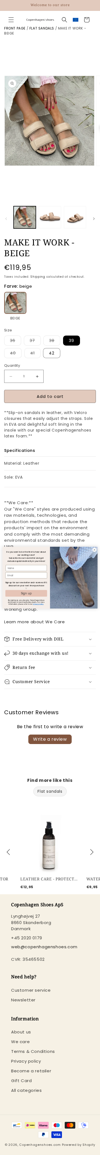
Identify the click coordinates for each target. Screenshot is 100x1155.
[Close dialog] (94, 550)
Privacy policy (26, 1061)
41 (35, 354)
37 (35, 342)
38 (54, 342)
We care (20, 1042)
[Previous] (9, 852)
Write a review (50, 739)
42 (51, 353)
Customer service (31, 990)
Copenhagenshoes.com (40, 1144)
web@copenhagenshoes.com (44, 947)
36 (15, 342)
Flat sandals (41, 28)
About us (21, 1032)
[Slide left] (6, 219)
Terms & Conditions (33, 1051)
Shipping (37, 277)
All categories (26, 1090)
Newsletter (23, 1000)
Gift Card (21, 1080)
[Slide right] (94, 219)
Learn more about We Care (34, 622)
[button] (11, 20)
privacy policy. (38, 604)
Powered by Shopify (79, 1144)
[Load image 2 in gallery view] (50, 217)
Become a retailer (31, 1071)
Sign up (26, 593)
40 (16, 354)
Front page (15, 28)
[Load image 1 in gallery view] (25, 217)
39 (71, 340)
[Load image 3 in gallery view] (75, 217)
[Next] (91, 852)
